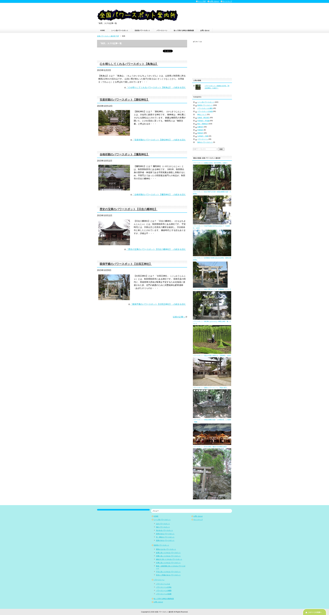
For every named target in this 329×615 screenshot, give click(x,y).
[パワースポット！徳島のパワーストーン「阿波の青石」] (212, 417)
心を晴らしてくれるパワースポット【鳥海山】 (129, 63)
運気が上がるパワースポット (166, 549)
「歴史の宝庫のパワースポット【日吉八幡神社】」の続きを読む (156, 249)
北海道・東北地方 (203, 118)
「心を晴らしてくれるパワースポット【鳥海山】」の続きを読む (156, 87)
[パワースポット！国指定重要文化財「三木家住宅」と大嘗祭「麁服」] (212, 444)
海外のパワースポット (205, 142)
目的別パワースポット (142, 30)
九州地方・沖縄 (202, 136)
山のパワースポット (163, 524)
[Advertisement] (212, 59)
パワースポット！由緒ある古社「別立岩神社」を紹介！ (210, 163)
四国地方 (200, 133)
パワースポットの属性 (205, 108)
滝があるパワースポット (164, 530)
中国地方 (200, 130)
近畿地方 (200, 127)
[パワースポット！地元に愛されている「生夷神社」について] (212, 319)
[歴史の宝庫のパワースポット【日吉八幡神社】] (114, 244)
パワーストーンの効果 (163, 594)
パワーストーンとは (163, 584)
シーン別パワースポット (119, 30)
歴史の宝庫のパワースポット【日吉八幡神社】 (128, 209)
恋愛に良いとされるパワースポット (168, 556)
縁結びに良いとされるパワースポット (169, 559)
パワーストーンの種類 (163, 590)
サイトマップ (198, 520)
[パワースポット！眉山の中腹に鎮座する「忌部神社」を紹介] (212, 385)
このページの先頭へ (315, 612)
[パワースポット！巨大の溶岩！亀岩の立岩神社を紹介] (212, 498)
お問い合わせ (204, 30)
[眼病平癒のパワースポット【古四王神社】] (114, 298)
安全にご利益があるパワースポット (168, 575)
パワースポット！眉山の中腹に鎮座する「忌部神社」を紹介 (212, 355)
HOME (102, 30)
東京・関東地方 (202, 124)
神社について (202, 114)
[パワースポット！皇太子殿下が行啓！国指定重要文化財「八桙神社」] (212, 223)
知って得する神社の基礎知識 (184, 30)
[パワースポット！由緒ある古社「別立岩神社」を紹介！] (212, 189)
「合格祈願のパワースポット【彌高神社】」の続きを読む (159, 194)
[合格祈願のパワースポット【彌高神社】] (114, 189)
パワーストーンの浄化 (163, 587)
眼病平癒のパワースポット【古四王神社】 (126, 263)
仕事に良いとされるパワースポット (168, 563)
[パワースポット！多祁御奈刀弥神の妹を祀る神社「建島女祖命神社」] (210, 286)
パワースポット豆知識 (205, 111)
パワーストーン (162, 30)
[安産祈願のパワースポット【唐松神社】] (114, 134)
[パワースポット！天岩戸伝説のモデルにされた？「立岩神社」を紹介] (212, 255)
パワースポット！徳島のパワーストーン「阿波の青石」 (210, 387)
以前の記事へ (179, 317)
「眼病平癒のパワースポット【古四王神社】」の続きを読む (158, 304)
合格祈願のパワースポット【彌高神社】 (124, 154)
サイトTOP (202, 1)
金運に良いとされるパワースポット (168, 553)
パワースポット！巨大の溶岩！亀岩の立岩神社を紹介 (210, 446)
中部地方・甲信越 (203, 121)
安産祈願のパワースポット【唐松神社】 (124, 99)
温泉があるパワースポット (165, 540)
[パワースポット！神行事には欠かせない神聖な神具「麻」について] (212, 353)
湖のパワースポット (163, 527)
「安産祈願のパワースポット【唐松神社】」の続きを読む (159, 140)
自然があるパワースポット (165, 534)
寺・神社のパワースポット (165, 537)
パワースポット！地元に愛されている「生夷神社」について (212, 289)
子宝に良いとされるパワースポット (168, 572)
